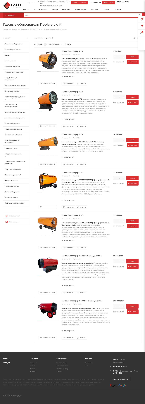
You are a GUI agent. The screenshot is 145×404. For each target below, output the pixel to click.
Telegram (132, 2)
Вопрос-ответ (89, 363)
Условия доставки (62, 366)
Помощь (88, 358)
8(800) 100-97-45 (123, 2)
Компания (34, 358)
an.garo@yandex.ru (120, 366)
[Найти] (139, 15)
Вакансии (33, 372)
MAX (137, 2)
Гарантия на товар (62, 369)
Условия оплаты (61, 363)
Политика (59, 372)
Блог (86, 366)
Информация (62, 358)
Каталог (6, 358)
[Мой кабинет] (141, 10)
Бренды (6, 363)
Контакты (33, 366)
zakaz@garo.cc (95, 2)
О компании (33, 363)
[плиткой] (134, 38)
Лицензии (33, 369)
